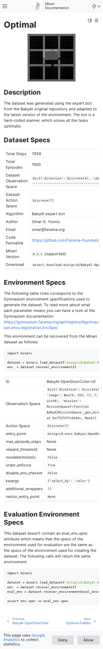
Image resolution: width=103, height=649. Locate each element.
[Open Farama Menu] (96, 6)
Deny (63, 640)
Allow (88, 640)
